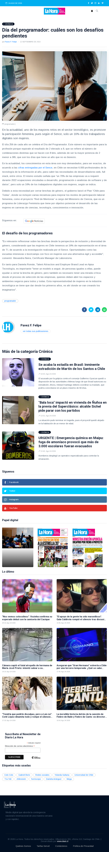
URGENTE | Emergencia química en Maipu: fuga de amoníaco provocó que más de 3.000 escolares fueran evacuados (70, 442)
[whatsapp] (104, 309)
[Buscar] (97, 11)
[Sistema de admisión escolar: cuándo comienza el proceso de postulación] (17, 547)
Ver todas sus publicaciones (35, 331)
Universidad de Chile (84, 775)
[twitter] (92, 3)
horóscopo (36, 779)
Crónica (46, 351)
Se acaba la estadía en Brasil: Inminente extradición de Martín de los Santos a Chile (71, 367)
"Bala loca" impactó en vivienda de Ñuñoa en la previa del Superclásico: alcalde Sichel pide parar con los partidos (72, 407)
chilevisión (21, 779)
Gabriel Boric (24, 775)
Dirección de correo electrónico (20, 746)
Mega (69, 779)
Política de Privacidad (83, 846)
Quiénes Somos (23, 846)
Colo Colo (8, 775)
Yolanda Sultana (62, 775)
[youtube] (99, 3)
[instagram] (95, 3)
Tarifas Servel (43, 846)
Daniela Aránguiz (53, 779)
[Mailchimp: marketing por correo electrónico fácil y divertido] (36, 759)
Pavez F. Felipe (11, 42)
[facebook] (88, 3)
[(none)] (8, 327)
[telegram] (102, 3)
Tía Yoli (7, 779)
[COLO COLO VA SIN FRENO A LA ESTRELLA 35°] (52, 547)
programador (10, 301)
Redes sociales (42, 775)
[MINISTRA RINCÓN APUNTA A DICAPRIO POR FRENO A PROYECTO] (87, 547)
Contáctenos (61, 846)
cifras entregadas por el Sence (35, 167)
